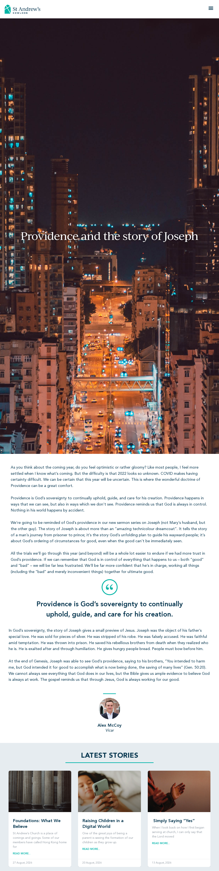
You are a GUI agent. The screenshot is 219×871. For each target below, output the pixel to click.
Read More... (22, 853)
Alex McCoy (109, 725)
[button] (211, 8)
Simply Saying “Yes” (173, 821)
